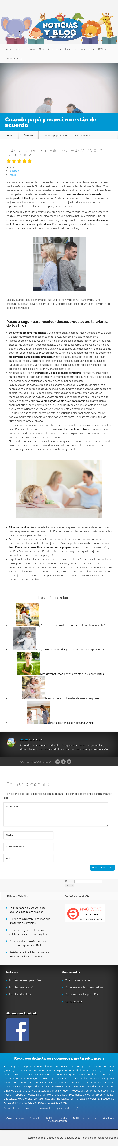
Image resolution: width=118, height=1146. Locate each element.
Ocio (41, 49)
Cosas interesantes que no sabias (84, 987)
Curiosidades (54, 49)
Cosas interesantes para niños (82, 994)
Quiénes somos (15, 1118)
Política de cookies (56, 1118)
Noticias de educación (21, 987)
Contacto (35, 1118)
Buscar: (69, 881)
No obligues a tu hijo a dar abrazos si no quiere (72, 698)
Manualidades (87, 49)
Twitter (69, 761)
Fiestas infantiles (14, 58)
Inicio (8, 49)
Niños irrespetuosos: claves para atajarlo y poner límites (72, 674)
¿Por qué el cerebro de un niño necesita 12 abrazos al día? (72, 625)
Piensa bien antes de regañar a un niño (72, 722)
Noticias (19, 49)
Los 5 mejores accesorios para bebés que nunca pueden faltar (72, 649)
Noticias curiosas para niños (25, 980)
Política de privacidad (85, 1118)
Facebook (63, 761)
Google (57, 761)
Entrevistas (70, 49)
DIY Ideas (102, 49)
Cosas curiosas (74, 1001)
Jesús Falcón (49, 150)
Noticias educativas (20, 994)
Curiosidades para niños (78, 980)
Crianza (31, 49)
